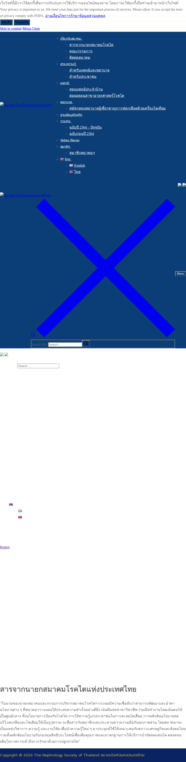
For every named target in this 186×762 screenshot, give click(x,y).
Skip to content (11, 28)
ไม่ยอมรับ (21, 22)
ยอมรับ (6, 22)
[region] (93, 614)
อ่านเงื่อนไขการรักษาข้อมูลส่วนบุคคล (75, 16)
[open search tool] (103, 336)
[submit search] (86, 343)
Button (5, 547)
